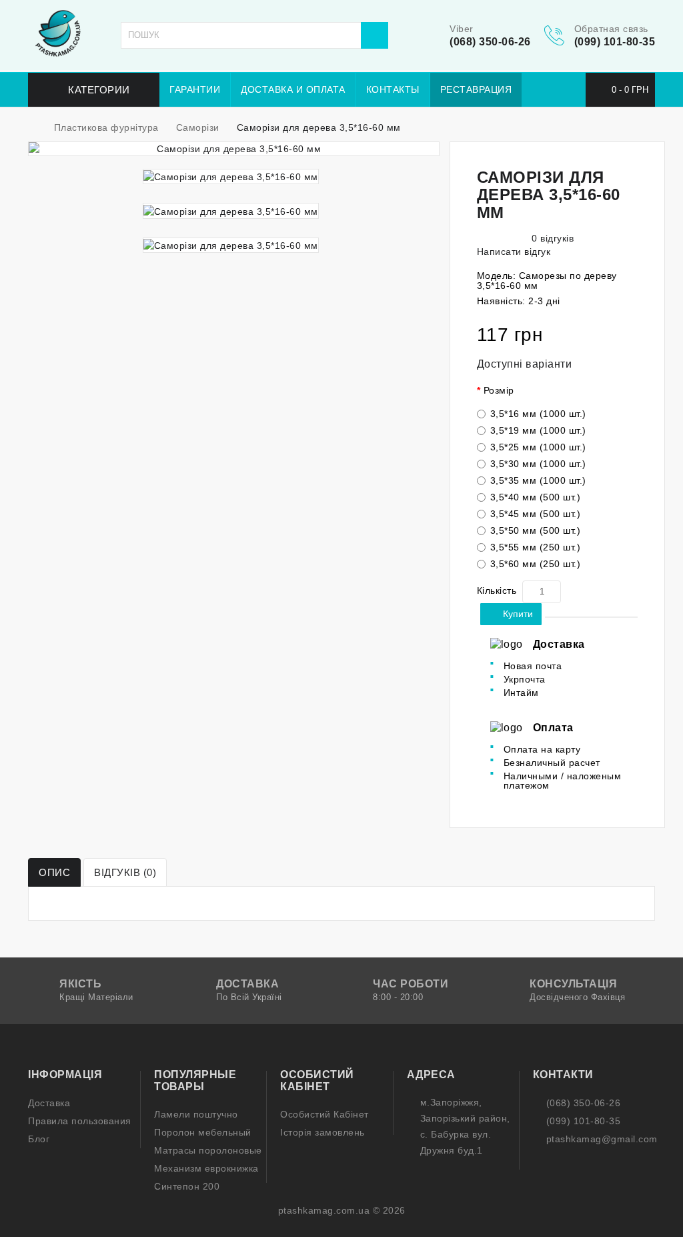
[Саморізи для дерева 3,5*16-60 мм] (234, 148)
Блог (38, 1139)
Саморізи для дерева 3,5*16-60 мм (319, 127)
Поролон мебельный (202, 1132)
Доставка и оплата (293, 89)
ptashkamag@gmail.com (602, 1139)
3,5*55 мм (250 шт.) (535, 547)
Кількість (497, 590)
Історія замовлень (322, 1132)
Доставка (49, 1103)
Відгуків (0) (125, 872)
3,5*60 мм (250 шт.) (535, 563)
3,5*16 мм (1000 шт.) (538, 413)
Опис (54, 872)
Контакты (393, 89)
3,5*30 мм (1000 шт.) (538, 463)
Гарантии (194, 89)
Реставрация (476, 89)
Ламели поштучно (196, 1114)
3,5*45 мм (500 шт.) (535, 513)
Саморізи (197, 127)
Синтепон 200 (186, 1186)
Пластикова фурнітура (106, 127)
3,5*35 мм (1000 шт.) (538, 480)
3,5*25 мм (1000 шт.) (538, 447)
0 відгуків (553, 238)
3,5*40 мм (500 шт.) (535, 497)
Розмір (499, 390)
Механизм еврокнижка (206, 1168)
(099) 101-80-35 (615, 41)
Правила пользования (79, 1121)
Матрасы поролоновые (208, 1150)
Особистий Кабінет (324, 1114)
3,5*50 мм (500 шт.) (535, 530)
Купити (518, 613)
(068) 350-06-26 (490, 41)
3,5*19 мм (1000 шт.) (538, 430)
